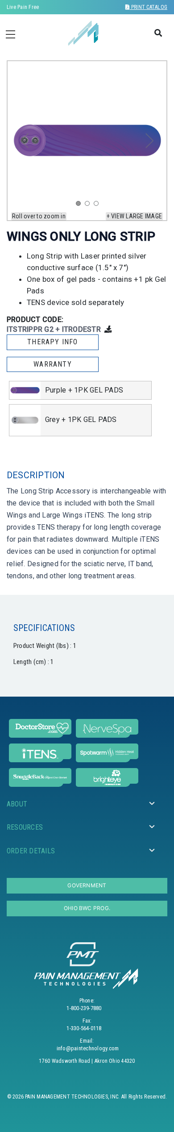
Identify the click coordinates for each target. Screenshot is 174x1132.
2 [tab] (89, 205)
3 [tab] (98, 205)
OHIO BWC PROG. (87, 908)
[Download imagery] (108, 329)
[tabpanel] (87, 141)
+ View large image (134, 216)
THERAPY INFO (52, 342)
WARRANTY (52, 364)
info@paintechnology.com (88, 1048)
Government (86, 885)
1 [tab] (80, 205)
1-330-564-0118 (83, 1028)
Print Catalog (148, 7)
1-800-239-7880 (83, 1008)
